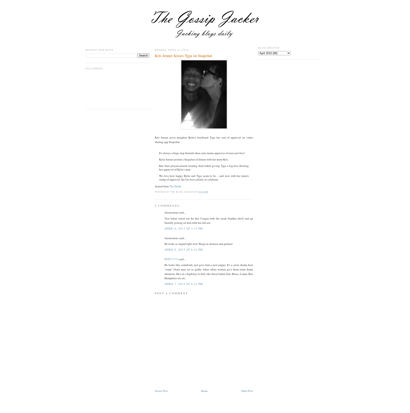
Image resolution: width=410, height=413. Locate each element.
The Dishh (175, 186)
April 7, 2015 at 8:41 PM (183, 284)
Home (204, 391)
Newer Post (161, 391)
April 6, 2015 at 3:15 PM (183, 228)
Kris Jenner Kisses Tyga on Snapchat (183, 55)
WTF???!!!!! (171, 259)
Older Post (247, 391)
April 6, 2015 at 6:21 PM (183, 249)
